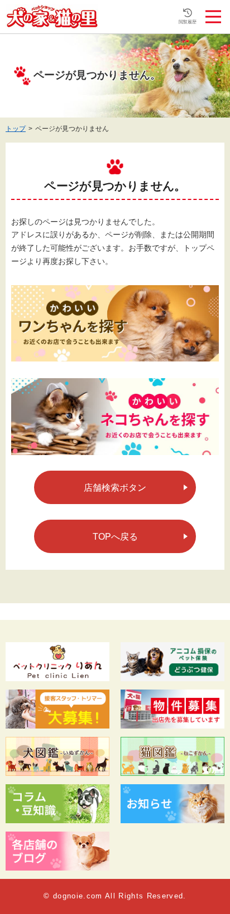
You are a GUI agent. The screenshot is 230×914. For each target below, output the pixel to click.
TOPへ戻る (115, 536)
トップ (16, 129)
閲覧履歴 (188, 22)
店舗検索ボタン (115, 487)
